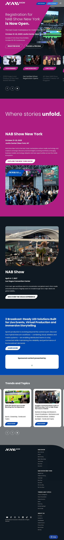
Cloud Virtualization (11, 414)
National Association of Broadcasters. (17, 519)
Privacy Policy (41, 525)
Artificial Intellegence (42, 494)
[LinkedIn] (23, 517)
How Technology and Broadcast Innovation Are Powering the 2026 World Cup (46, 407)
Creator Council (41, 522)
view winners (10, 68)
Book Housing (41, 456)
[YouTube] (7, 517)
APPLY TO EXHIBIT (52, 3)
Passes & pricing (33, 46)
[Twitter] (19, 517)
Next (13, 88)
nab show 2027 (30, 68)
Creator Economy (41, 499)
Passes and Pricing (42, 475)
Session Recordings (42, 459)
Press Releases (41, 520)
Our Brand (40, 515)
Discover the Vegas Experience (21, 297)
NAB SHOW (41, 450)
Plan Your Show (41, 487)
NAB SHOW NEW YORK (45, 471)
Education (40, 466)
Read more (12, 424)
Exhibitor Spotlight (42, 506)
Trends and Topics (18, 419)
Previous (7, 88)
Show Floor (40, 463)
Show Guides (40, 508)
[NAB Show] (17, 3)
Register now (14, 46)
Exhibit (39, 454)
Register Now (40, 473)
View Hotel (40, 478)
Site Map (40, 529)
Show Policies (40, 527)
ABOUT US (41, 513)
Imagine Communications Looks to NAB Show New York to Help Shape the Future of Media (17, 407)
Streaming (40, 504)
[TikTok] (26, 517)
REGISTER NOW (41, 3)
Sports (37, 419)
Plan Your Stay (41, 485)
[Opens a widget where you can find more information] (53, 537)
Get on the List (41, 452)
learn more (13, 348)
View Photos (40, 461)
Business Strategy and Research (15, 412)
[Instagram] (15, 517)
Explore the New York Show (20, 161)
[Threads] (30, 517)
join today (49, 68)
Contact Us (40, 518)
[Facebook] (11, 517)
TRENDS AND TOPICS (44, 492)
